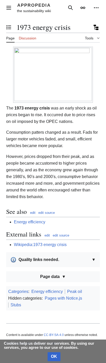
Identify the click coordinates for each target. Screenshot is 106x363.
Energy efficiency (29, 222)
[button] (8, 7)
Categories (18, 291)
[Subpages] (96, 27)
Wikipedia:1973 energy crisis (40, 244)
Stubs (16, 305)
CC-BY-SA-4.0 (54, 335)
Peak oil (74, 291)
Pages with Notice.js (63, 298)
